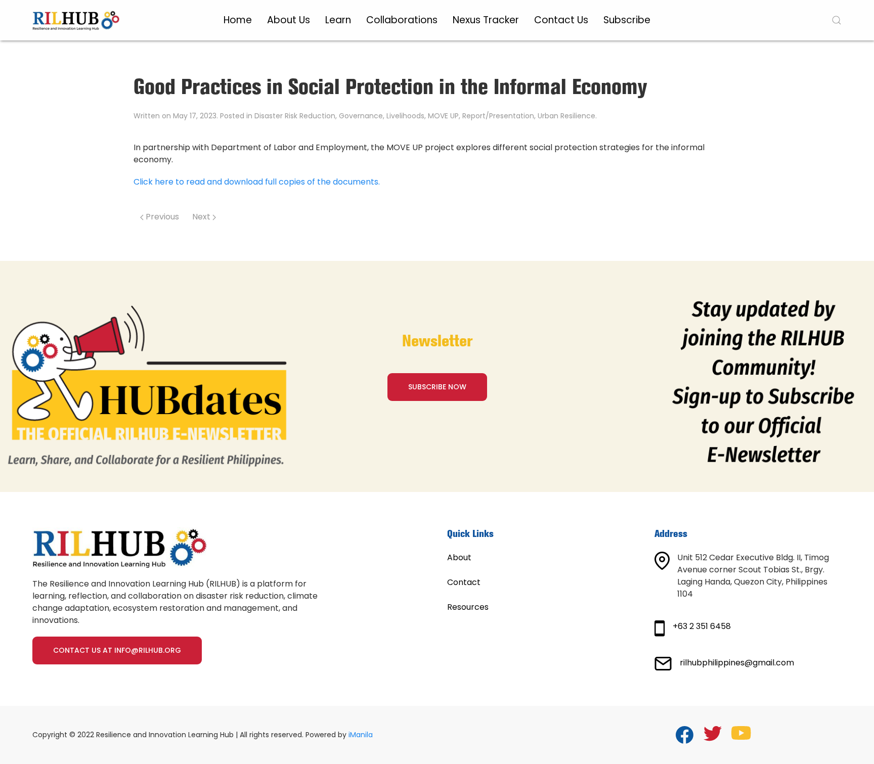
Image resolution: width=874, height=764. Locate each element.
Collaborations (402, 20)
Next (202, 216)
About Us (288, 20)
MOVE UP (443, 116)
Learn (338, 20)
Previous (161, 216)
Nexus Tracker (486, 20)
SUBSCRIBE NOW (437, 387)
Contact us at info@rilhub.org (117, 650)
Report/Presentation (498, 116)
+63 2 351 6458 (702, 626)
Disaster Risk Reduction (294, 116)
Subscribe (626, 20)
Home (238, 20)
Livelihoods (405, 116)
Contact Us (561, 20)
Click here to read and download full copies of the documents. (257, 182)
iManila (360, 735)
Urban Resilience (566, 116)
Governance (361, 116)
